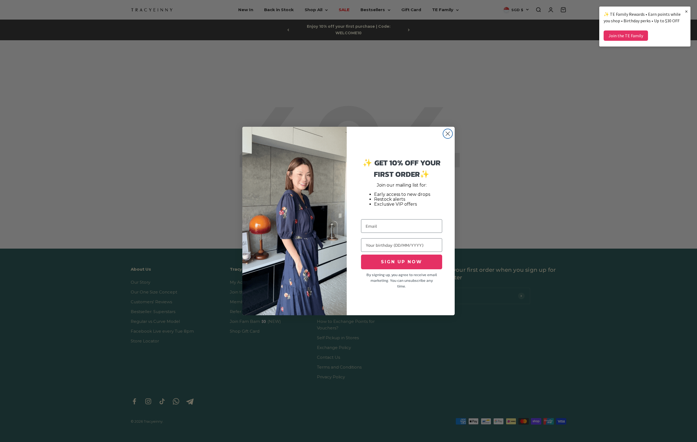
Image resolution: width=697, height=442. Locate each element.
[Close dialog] (448, 133)
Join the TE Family (626, 35)
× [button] (686, 11)
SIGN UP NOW (401, 261)
